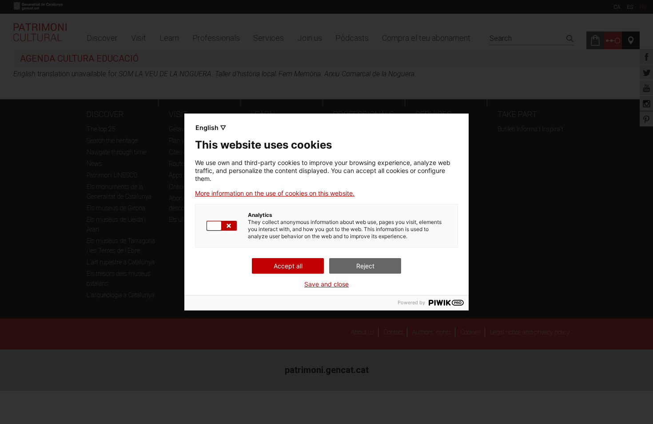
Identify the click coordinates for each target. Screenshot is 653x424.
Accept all (288, 266)
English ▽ (210, 127)
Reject (365, 266)
